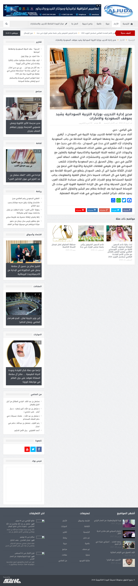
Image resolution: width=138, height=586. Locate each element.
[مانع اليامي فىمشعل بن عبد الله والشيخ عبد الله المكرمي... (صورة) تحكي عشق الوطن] (40, 516)
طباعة (96, 123)
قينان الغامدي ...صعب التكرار (20, 532)
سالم (32, 529)
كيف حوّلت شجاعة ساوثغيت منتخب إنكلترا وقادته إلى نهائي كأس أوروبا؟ (23, 62)
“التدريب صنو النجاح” (113, 552)
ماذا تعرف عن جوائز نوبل (30, 56)
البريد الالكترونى (84, 123)
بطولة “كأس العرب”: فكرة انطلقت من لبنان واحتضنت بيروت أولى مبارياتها (23, 207)
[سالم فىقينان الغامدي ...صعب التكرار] (40, 532)
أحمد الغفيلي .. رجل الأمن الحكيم (26, 422)
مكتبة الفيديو (85, 552)
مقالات (64, 547)
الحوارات (64, 518)
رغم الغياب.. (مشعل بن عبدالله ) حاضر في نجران (23, 417)
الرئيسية (126, 24)
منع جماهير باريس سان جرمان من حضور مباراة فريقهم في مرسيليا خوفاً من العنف (23, 219)
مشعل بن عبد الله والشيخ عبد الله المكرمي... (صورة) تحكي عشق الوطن (20, 517)
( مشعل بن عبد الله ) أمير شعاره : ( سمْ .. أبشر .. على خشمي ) (24, 402)
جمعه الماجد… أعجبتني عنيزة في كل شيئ (108, 535)
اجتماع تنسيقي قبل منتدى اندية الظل (109, 524)
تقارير (65, 524)
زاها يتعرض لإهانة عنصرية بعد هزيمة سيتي (22, 213)
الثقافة (87, 518)
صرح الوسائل (55, 33)
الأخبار (116, 24)
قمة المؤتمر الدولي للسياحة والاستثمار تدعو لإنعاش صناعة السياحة (24, 79)
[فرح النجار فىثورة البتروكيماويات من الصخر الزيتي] (40, 548)
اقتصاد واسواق (84, 513)
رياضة (65, 530)
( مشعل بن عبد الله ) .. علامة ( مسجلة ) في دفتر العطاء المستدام (23, 409)
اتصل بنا (74, 24)
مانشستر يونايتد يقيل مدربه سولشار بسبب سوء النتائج (23, 200)
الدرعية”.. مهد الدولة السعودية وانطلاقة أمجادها (23, 50)
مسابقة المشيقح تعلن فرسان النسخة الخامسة (63, 246)
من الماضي (62, 552)
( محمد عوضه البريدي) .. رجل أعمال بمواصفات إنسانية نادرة (26, 33)
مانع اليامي (29, 513)
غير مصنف (86, 541)
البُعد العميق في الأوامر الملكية (122, 544)
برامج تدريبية (87, 24)
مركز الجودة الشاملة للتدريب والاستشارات (47, 24)
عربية (108, 24)
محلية (88, 547)
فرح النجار (30, 545)
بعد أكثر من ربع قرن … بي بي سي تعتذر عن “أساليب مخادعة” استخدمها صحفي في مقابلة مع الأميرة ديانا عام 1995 (23, 71)
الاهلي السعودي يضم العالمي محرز (25, 194)
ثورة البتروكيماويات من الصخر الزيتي (107, 512)
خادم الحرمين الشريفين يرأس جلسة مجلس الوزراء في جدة (84, 33)
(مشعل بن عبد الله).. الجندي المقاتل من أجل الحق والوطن (22, 395)
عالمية (99, 24)
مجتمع (64, 541)
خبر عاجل (86, 530)
